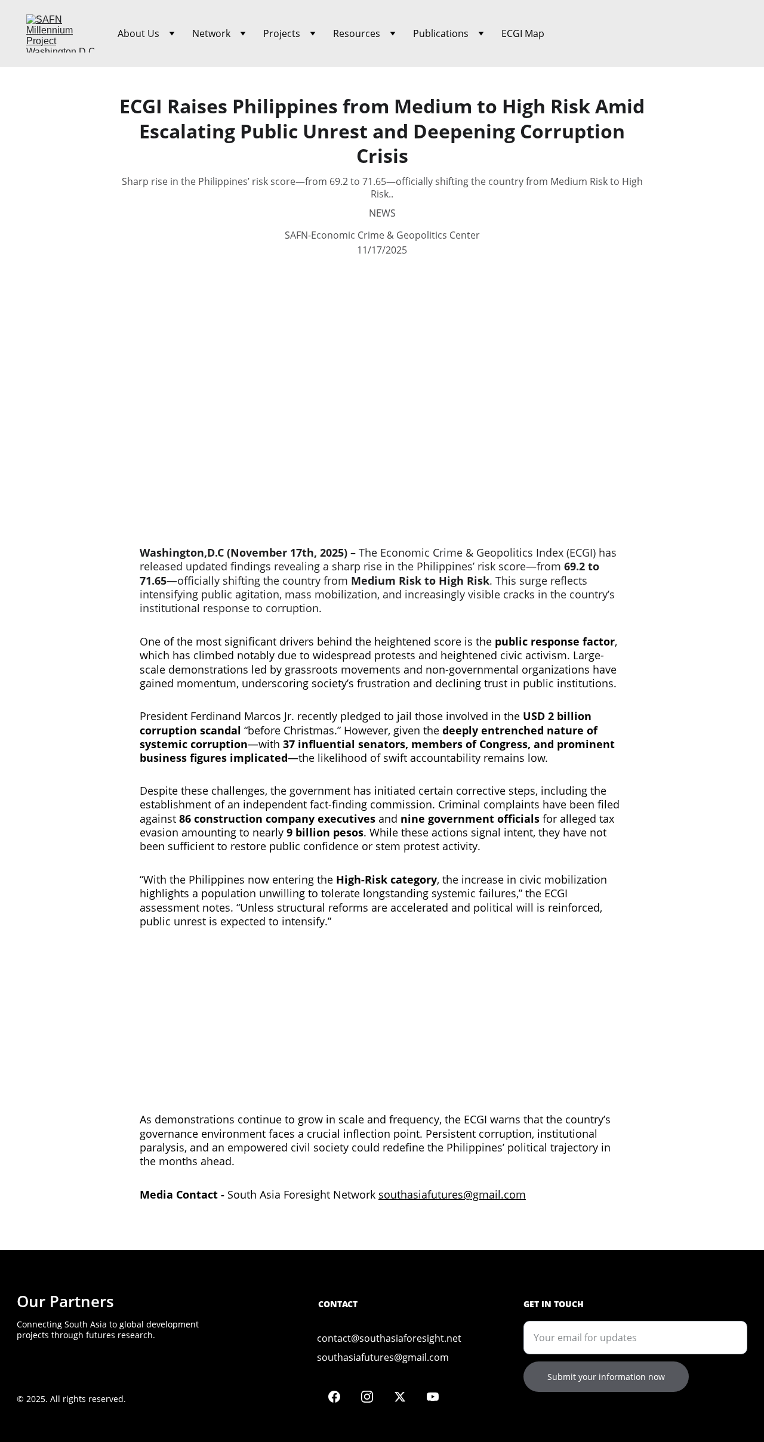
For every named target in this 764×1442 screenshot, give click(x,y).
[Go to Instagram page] (373, 1397)
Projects (281, 33)
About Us (138, 33)
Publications (441, 33)
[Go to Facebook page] (340, 1397)
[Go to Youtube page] (433, 1397)
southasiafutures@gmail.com (452, 1194)
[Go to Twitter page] (406, 1397)
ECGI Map (522, 33)
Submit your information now (606, 1376)
